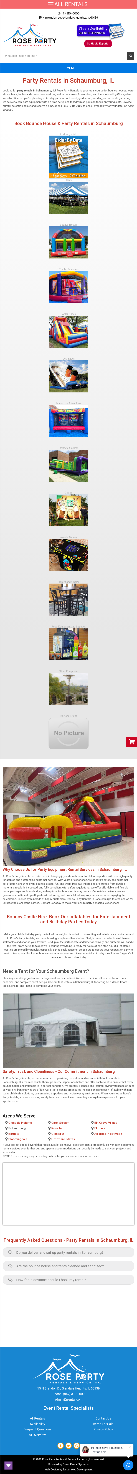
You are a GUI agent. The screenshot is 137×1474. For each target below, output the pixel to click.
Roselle (56, 1128)
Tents (68, 179)
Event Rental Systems (76, 1464)
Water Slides (69, 313)
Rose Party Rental (82, 1144)
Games (68, 492)
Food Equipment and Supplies (69, 626)
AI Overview (37, 1435)
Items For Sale (103, 1424)
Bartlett (13, 1134)
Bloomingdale (17, 1139)
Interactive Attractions (68, 403)
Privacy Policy (103, 1429)
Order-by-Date (68, 134)
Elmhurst (100, 1128)
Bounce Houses (68, 224)
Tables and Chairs (69, 581)
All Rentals (37, 1418)
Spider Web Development (78, 1469)
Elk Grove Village (105, 1122)
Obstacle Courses (68, 447)
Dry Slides (69, 358)
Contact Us (103, 1418)
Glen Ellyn (58, 1134)
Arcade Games (68, 537)
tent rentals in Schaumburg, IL (75, 982)
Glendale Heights (20, 1122)
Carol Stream (60, 1122)
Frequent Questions (37, 1429)
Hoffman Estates (63, 1139)
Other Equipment (68, 671)
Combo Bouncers (68, 269)
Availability (37, 1424)
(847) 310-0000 (69, 13)
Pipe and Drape (68, 715)
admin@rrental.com (68, 1399)
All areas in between (108, 1134)
